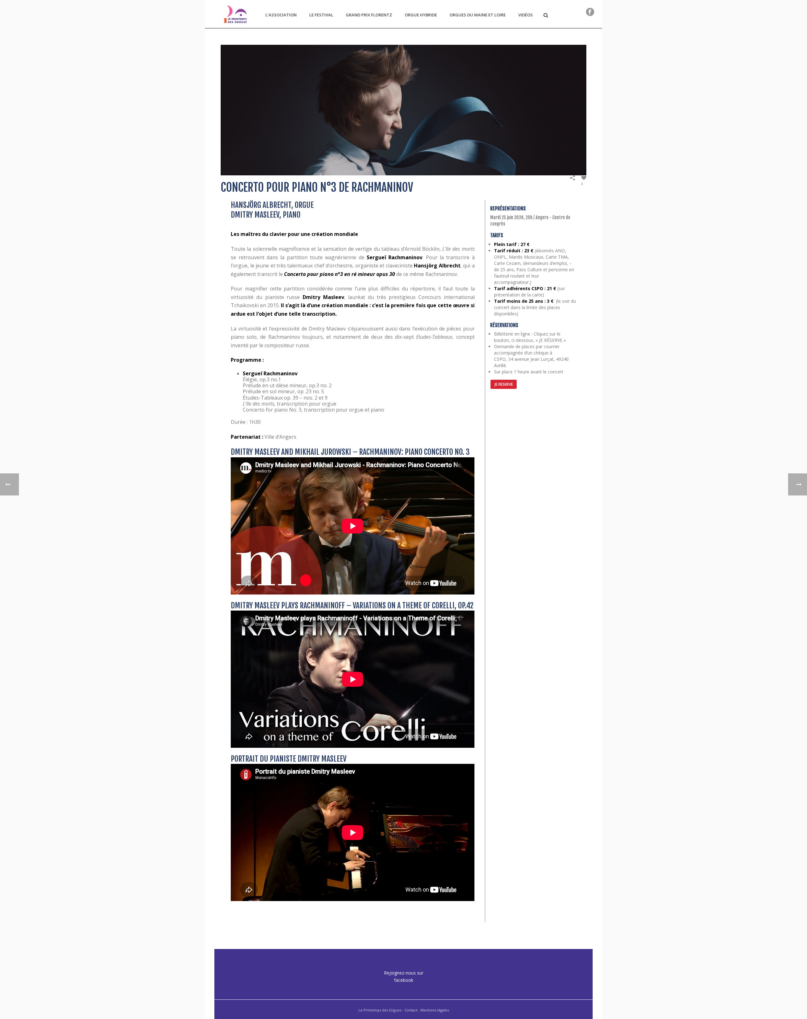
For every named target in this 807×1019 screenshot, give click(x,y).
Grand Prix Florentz (369, 15)
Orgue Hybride (421, 15)
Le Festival (321, 15)
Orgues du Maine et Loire (478, 15)
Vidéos (525, 15)
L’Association (281, 15)
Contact (410, 1010)
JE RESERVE (504, 384)
